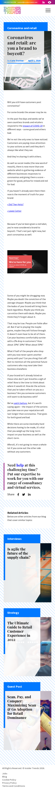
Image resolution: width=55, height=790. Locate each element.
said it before (20, 403)
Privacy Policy (9, 783)
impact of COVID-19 (33, 125)
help (20, 465)
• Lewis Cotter (14, 210)
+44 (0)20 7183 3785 (10, 2)
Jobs (4, 773)
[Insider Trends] (12, 13)
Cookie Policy (9, 779)
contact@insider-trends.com (27, 2)
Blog (4, 776)
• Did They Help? (15, 204)
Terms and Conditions (13, 786)
